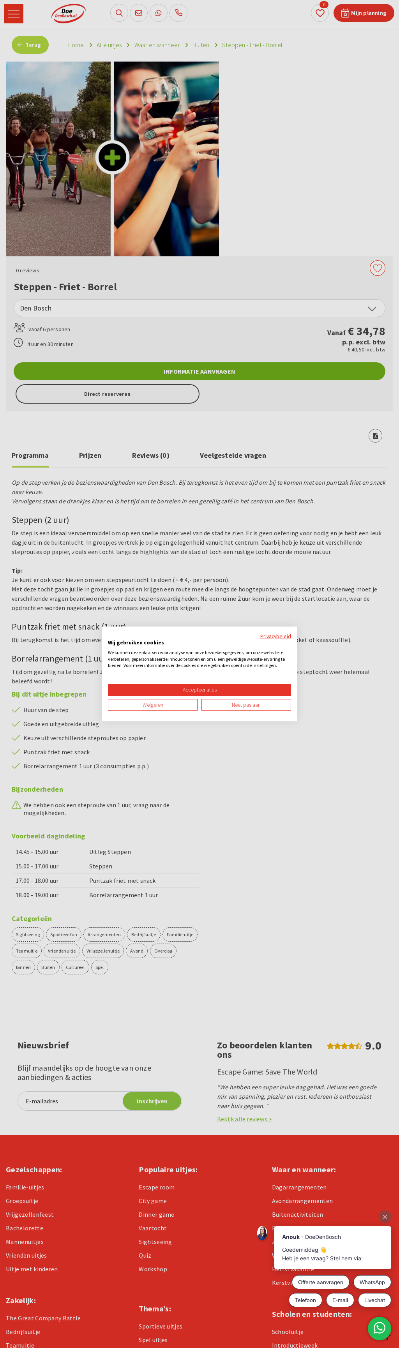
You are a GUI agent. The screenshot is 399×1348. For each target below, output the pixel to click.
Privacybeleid (275, 636)
